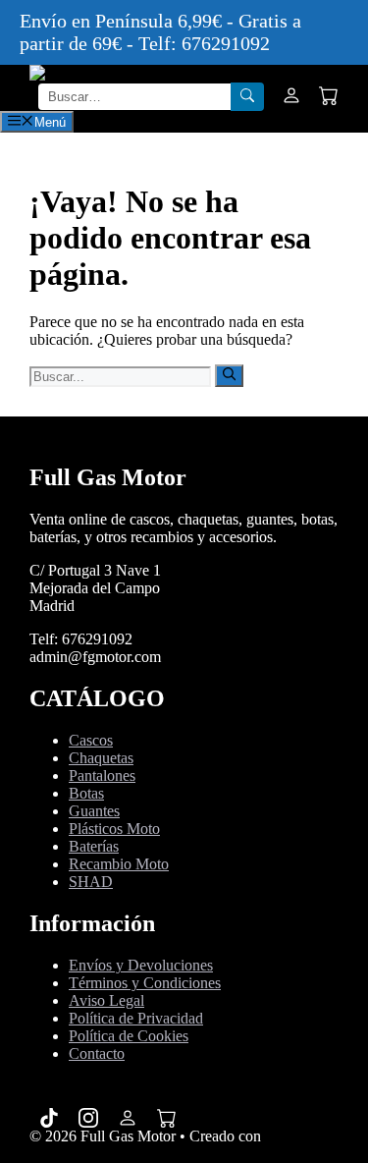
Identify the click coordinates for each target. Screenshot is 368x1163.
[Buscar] (247, 97)
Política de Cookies (128, 1035)
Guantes (94, 811)
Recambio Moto (119, 864)
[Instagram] (88, 1118)
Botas (86, 793)
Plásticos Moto (114, 828)
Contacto (97, 1053)
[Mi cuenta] (291, 97)
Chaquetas (101, 757)
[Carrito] (329, 97)
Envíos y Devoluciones (141, 965)
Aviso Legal (106, 1000)
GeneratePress (73, 1153)
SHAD (91, 881)
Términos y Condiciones (145, 982)
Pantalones (102, 775)
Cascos (91, 740)
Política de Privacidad (136, 1018)
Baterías (94, 846)
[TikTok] (49, 1118)
